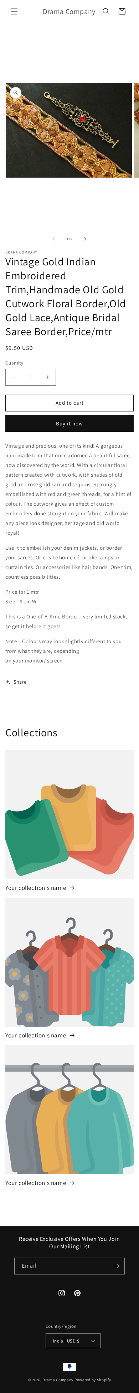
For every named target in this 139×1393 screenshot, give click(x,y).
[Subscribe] (116, 1266)
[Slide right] (85, 239)
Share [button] (20, 682)
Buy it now (69, 423)
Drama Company (58, 1379)
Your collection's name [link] (36, 888)
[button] (14, 11)
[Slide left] (54, 239)
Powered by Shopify (92, 1379)
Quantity (14, 363)
